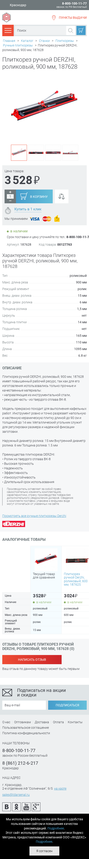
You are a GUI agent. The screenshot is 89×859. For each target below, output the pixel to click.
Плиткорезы (64, 41)
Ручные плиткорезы (18, 45)
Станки (44, 41)
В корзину (39, 196)
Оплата (58, 722)
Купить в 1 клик (28, 209)
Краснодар (18, 5)
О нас (6, 722)
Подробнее (55, 828)
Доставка (42, 722)
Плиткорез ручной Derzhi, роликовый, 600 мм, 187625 (76, 579)
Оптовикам (22, 722)
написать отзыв (32, 659)
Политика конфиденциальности (26, 733)
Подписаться (67, 705)
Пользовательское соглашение (25, 727)
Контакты (75, 722)
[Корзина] (81, 30)
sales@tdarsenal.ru (16, 794)
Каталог (27, 41)
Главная (9, 41)
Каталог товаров (8, 30)
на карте (60, 788)
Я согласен (44, 851)
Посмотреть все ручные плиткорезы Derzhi (34, 516)
